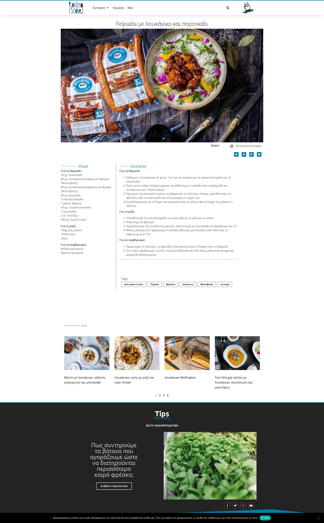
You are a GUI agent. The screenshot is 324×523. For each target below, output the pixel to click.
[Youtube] (251, 505)
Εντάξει (265, 517)
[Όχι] (318, 517)
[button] (101, 8)
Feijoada (154, 284)
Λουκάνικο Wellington (180, 377)
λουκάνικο (188, 284)
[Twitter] (235, 505)
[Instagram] (243, 505)
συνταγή (224, 284)
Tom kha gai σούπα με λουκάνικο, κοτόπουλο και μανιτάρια (234, 382)
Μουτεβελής (206, 284)
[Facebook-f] (227, 505)
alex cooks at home (133, 284)
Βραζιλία (170, 284)
